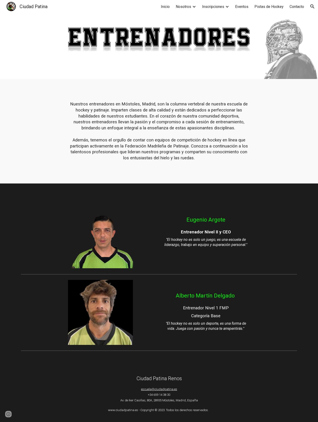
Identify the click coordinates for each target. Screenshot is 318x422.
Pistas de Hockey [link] (269, 6)
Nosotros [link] (183, 6)
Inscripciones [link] (213, 6)
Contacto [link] (297, 6)
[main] (159, 131)
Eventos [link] (241, 6)
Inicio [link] (165, 6)
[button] (312, 6)
